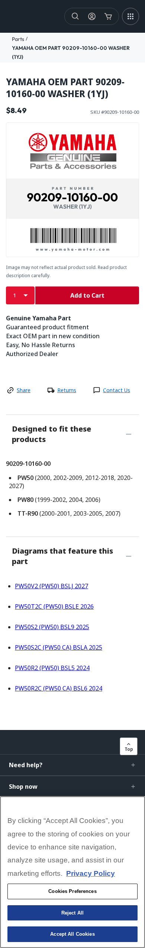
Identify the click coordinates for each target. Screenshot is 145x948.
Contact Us (116, 390)
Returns (66, 390)
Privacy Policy (90, 873)
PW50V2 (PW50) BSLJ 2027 (51, 586)
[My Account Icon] (92, 16)
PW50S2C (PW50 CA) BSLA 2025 (58, 647)
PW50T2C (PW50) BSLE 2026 (54, 606)
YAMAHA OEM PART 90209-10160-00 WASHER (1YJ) (65, 88)
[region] (72, 872)
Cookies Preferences (72, 891)
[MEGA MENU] (130, 16)
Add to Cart (87, 295)
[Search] (75, 16)
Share (23, 390)
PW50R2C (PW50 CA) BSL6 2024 (58, 688)
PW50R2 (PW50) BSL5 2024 (52, 668)
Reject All (72, 913)
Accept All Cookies (72, 934)
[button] (72, 765)
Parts (18, 39)
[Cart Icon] (108, 16)
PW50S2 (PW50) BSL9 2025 (52, 627)
